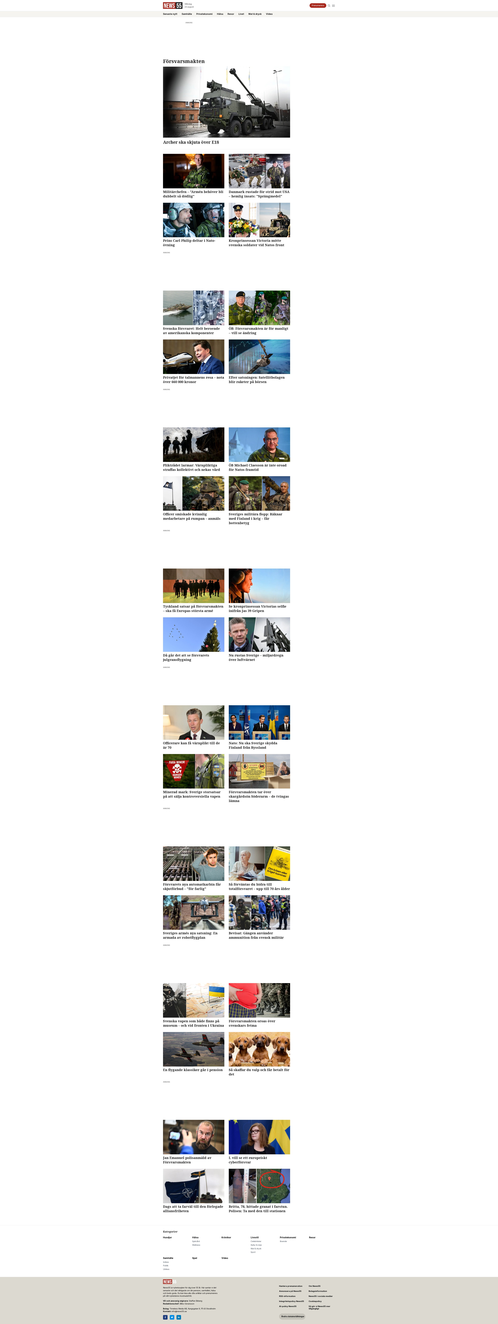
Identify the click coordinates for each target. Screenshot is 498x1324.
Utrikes (166, 1269)
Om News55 (314, 1286)
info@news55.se (179, 1311)
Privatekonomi (204, 14)
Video (269, 14)
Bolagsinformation (318, 1291)
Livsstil (255, 1237)
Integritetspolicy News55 (291, 1301)
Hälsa (220, 14)
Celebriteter (256, 1241)
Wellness (196, 1245)
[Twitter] (172, 1317)
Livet (241, 14)
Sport (253, 1252)
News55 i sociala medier (321, 1296)
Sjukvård (196, 1241)
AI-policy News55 (287, 1306)
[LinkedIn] (179, 1317)
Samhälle (187, 14)
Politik (165, 1265)
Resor (231, 14)
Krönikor (226, 1237)
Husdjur (167, 1237)
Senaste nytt (170, 14)
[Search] (329, 5)
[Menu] (333, 5)
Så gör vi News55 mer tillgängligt (319, 1307)
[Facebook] (165, 1317)
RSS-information (287, 1296)
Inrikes (166, 1262)
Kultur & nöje (256, 1245)
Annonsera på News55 (290, 1291)
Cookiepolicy (315, 1301)
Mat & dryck (255, 14)
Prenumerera (318, 5)
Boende (283, 1241)
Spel (194, 1258)
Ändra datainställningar (292, 1316)
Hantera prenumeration (290, 1286)
